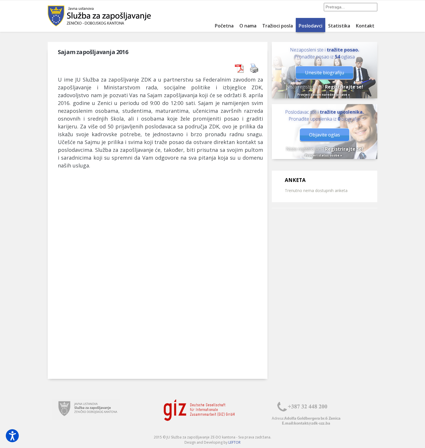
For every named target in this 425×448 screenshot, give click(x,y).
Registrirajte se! (344, 87)
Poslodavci (310, 26)
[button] (12, 435)
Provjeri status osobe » (323, 155)
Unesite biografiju (324, 72)
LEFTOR (234, 442)
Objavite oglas (324, 135)
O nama (247, 26)
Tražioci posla (277, 26)
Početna (224, 26)
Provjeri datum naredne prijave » (323, 95)
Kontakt (365, 26)
